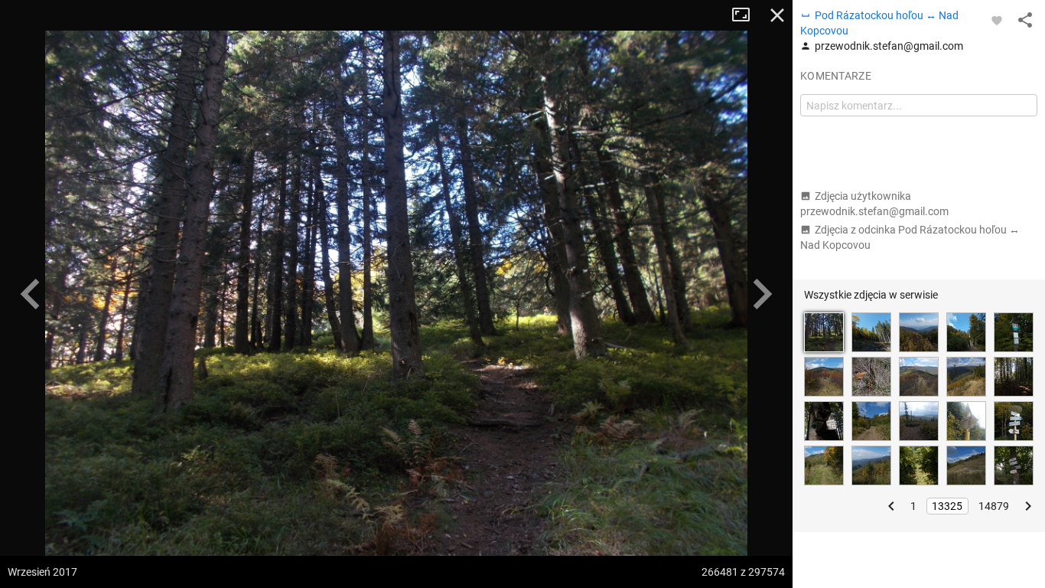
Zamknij (777, 15)
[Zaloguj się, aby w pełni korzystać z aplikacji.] (997, 20)
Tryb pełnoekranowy (746, 15)
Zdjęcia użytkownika (874, 203)
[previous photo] (30, 294)
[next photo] (762, 294)
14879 (993, 506)
